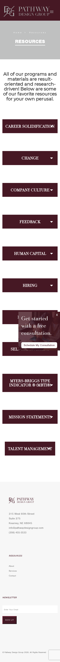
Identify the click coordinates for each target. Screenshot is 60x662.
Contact (12, 575)
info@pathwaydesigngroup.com (26, 528)
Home (17, 32)
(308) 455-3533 (17, 532)
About (11, 566)
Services (13, 570)
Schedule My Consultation (39, 345)
